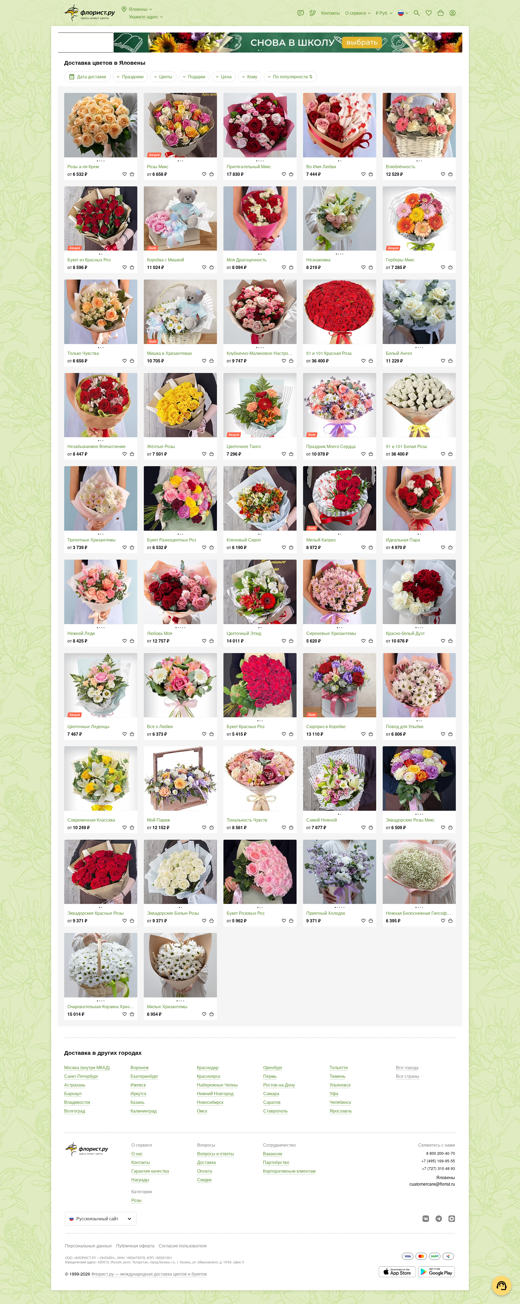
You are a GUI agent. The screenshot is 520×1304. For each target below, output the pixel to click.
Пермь (270, 1076)
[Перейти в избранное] (428, 13)
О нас (137, 1153)
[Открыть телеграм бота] (438, 1218)
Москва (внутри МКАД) (87, 1067)
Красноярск (208, 1076)
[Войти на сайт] (452, 13)
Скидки (204, 1179)
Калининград (144, 1111)
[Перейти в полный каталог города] (89, 13)
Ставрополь (275, 1111)
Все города (407, 1067)
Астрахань (74, 1085)
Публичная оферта (135, 1246)
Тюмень (337, 1076)
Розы (136, 1200)
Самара (271, 1093)
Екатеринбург (144, 1076)
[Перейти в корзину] (440, 13)
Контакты (140, 1162)
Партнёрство (276, 1162)
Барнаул (73, 1093)
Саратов (272, 1102)
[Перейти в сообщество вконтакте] (425, 1218)
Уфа (334, 1093)
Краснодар (208, 1067)
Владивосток (77, 1102)
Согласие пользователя (183, 1246)
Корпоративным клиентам (289, 1171)
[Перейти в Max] (451, 1218)
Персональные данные (88, 1246)
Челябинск (340, 1102)
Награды (140, 1179)
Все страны (407, 1076)
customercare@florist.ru (432, 1184)
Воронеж (140, 1067)
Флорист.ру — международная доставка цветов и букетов (149, 1274)
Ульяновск (340, 1085)
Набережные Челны (217, 1085)
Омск (202, 1111)
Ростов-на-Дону (279, 1085)
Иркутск (138, 1093)
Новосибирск (210, 1102)
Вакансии (272, 1153)
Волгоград (74, 1111)
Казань (137, 1102)
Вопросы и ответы (215, 1153)
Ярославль (341, 1111)
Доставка (206, 1162)
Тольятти (339, 1067)
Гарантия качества (150, 1171)
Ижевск (138, 1085)
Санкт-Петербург (81, 1076)
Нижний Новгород (215, 1093)
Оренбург (272, 1067)
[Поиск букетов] (416, 13)
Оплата (204, 1171)
